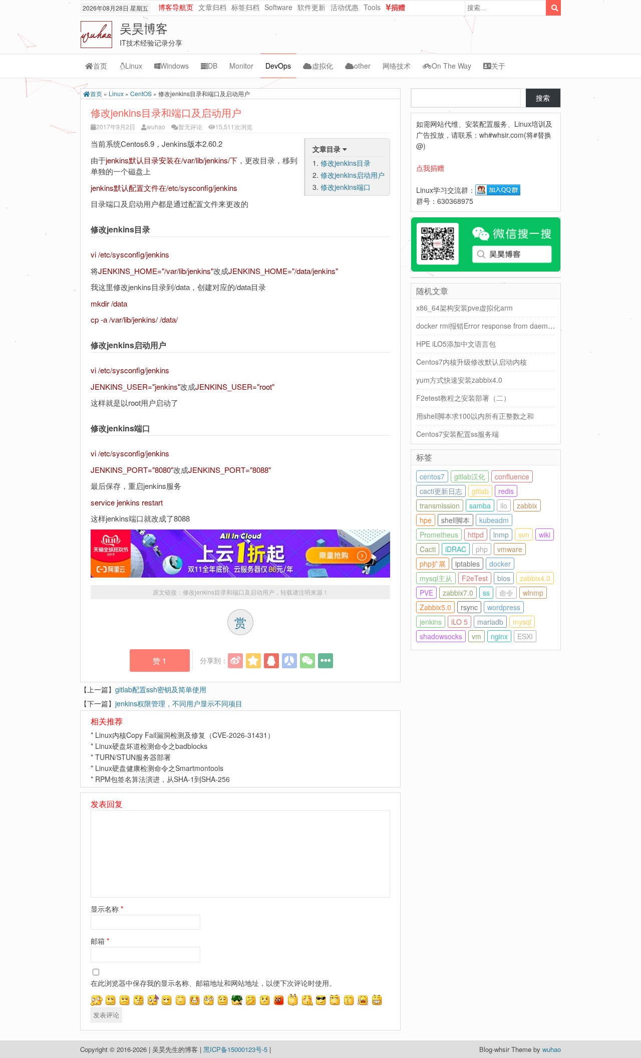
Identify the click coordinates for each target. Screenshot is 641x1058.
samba (480, 505)
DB (212, 66)
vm (476, 636)
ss (486, 593)
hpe (426, 520)
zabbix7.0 (458, 593)
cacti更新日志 (441, 491)
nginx (499, 636)
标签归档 (245, 7)
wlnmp (533, 593)
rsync (469, 607)
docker (500, 564)
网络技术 (397, 66)
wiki (544, 535)
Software (278, 7)
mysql (522, 622)
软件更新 (311, 7)
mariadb (490, 622)
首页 (100, 66)
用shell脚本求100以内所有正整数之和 (475, 416)
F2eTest (475, 578)
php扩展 (433, 564)
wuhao (156, 126)
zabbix (527, 505)
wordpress (503, 607)
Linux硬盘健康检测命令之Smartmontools (159, 768)
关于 (498, 66)
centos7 (432, 476)
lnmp (501, 535)
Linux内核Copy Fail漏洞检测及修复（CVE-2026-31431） (184, 735)
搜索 (543, 98)
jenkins (431, 622)
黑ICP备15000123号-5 (236, 1049)
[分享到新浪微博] (235, 660)
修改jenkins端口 (345, 187)
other (362, 66)
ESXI (525, 636)
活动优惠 (345, 7)
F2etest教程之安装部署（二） (463, 398)
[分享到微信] (307, 660)
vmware (509, 549)
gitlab (480, 491)
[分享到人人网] (289, 660)
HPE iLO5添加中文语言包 (456, 344)
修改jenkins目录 (345, 163)
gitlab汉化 (469, 476)
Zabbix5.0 (435, 607)
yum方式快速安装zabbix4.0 (459, 380)
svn (523, 535)
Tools (372, 7)
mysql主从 (436, 578)
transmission (440, 505)
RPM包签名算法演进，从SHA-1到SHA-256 (162, 779)
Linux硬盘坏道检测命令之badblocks (151, 746)
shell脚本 (455, 520)
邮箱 (100, 941)
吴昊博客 (144, 28)
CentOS (141, 93)
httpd (476, 535)
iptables (467, 564)
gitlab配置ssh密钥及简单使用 (160, 689)
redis (506, 491)
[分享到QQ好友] (271, 660)
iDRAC (455, 549)
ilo (503, 505)
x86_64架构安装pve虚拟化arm (464, 308)
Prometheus (439, 535)
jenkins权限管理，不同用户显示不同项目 (178, 703)
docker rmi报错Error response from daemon (486, 326)
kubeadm (494, 520)
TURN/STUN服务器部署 (133, 757)
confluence (512, 476)
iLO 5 (459, 622)
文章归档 (212, 7)
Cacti (428, 549)
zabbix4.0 (535, 578)
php (482, 549)
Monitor (241, 66)
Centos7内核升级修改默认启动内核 (471, 362)
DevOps (278, 66)
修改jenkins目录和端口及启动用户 (228, 592)
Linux (133, 66)
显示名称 (107, 909)
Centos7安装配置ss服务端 (457, 434)
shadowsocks (441, 636)
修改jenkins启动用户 (352, 175)
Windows (174, 66)
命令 (506, 593)
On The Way (451, 66)
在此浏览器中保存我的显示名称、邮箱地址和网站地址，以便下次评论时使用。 (213, 983)
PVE (426, 593)
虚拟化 (322, 66)
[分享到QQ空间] (253, 660)
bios (503, 578)
